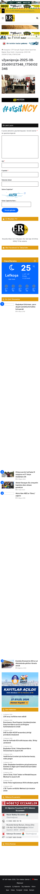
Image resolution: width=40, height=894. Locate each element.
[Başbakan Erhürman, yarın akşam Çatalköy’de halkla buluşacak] (8, 386)
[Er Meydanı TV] (10, 18)
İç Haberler (16, 886)
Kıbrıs (33, 886)
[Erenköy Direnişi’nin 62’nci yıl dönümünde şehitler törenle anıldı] (8, 664)
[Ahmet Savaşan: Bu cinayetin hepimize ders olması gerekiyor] (8, 485)
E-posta (5, 170)
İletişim (31, 890)
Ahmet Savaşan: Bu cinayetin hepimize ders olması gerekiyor (27, 485)
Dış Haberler (26, 886)
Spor (7, 890)
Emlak (26, 890)
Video (13, 890)
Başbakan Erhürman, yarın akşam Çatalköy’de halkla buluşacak (26, 307)
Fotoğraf (19, 890)
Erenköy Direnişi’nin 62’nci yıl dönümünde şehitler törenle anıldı (27, 663)
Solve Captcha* (7, 189)
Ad (3, 161)
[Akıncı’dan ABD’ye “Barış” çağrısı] (8, 575)
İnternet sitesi (7, 180)
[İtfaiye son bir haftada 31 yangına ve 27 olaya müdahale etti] (8, 474)
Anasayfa (6, 50)
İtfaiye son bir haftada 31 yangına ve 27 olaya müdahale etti (25, 474)
